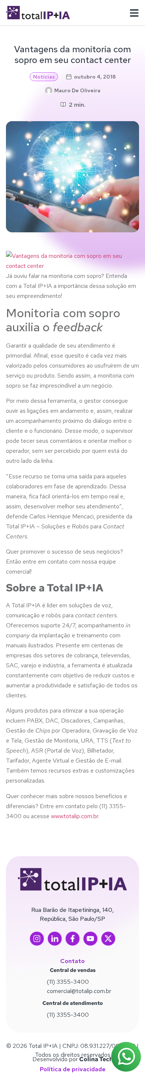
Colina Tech (96, 1059)
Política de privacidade (73, 1069)
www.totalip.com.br (73, 816)
